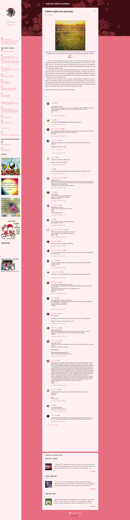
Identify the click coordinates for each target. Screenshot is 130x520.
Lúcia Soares (54, 241)
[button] (94, 11)
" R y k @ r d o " (55, 140)
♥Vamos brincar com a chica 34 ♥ (10, 58)
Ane (52, 219)
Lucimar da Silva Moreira (57, 250)
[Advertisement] (104, 30)
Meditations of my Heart (7, 76)
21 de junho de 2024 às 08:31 (58, 336)
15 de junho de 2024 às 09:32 (58, 153)
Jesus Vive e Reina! (51, 458)
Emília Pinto (54, 360)
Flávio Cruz (54, 415)
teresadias (53, 298)
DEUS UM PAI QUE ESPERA (8, 90)
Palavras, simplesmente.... (8, 109)
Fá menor (53, 157)
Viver (2, 133)
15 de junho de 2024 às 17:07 (58, 173)
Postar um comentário (52, 425)
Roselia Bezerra (55, 282)
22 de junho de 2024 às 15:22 (58, 411)
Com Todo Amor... (5, 96)
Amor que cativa (50, 494)
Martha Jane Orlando (56, 128)
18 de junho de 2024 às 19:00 (58, 293)
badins (79, 516)
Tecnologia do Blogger (76, 513)
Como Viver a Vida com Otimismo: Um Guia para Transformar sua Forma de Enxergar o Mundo (10, 42)
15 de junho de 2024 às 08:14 (58, 115)
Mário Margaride (55, 340)
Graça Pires (54, 260)
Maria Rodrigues (55, 327)
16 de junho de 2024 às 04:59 (58, 187)
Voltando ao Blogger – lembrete (9, 103)
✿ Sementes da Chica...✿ (7, 56)
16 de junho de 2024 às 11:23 (58, 215)
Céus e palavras (5, 128)
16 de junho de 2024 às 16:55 (58, 237)
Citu (52, 169)
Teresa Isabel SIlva (55, 272)
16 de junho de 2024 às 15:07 (58, 225)
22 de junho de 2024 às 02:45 (58, 401)
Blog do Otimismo (6, 144)
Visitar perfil (11, 24)
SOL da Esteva (54, 389)
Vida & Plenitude (5, 95)
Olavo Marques (55, 313)
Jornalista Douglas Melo (57, 178)
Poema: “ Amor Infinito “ (57, 149)
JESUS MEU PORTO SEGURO (9, 88)
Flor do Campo (5, 81)
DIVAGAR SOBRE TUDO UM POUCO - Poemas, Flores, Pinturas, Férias (10, 61)
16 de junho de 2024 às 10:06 (58, 200)
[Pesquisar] (108, 4)
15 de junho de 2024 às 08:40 (58, 136)
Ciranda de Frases (6, 117)
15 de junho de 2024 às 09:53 (58, 164)
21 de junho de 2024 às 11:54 (58, 385)
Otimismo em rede (6, 39)
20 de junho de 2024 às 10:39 (58, 309)
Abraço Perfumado (6, 83)
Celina (52, 192)
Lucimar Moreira (5, 68)
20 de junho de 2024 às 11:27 (58, 323)
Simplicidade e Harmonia (7, 51)
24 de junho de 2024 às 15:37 (58, 421)
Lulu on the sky (55, 205)
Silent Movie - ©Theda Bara (58, 229)
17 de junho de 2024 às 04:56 (58, 256)
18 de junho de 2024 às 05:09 (58, 278)
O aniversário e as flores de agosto (10, 135)
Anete (52, 103)
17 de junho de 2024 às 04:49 (58, 246)
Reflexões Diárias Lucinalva (58, 3)
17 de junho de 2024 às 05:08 (58, 267)
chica (52, 120)
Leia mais (92, 471)
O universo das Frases (7, 122)
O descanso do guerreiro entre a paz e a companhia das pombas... (10, 111)
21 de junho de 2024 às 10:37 (58, 356)
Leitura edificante (51, 476)
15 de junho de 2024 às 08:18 (58, 124)
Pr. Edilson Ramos (6, 150)
